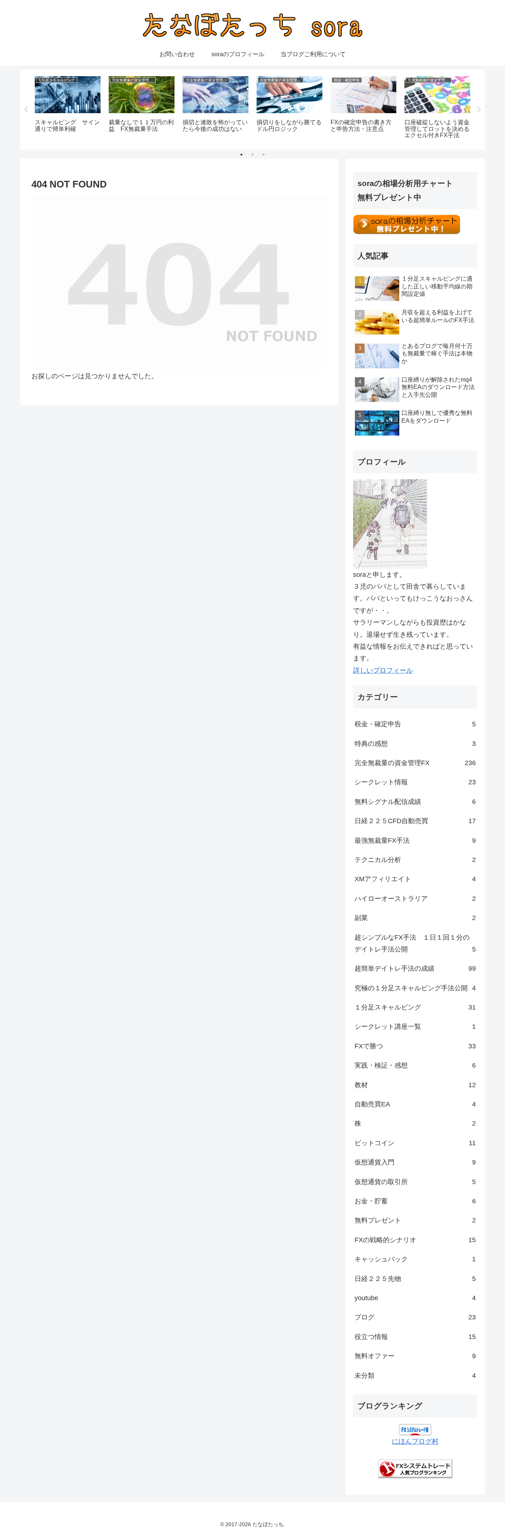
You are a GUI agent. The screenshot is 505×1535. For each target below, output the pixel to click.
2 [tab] (252, 154)
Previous (26, 110)
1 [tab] (241, 154)
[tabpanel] (67, 108)
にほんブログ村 (415, 1441)
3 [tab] (263, 154)
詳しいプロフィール (383, 670)
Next (479, 110)
